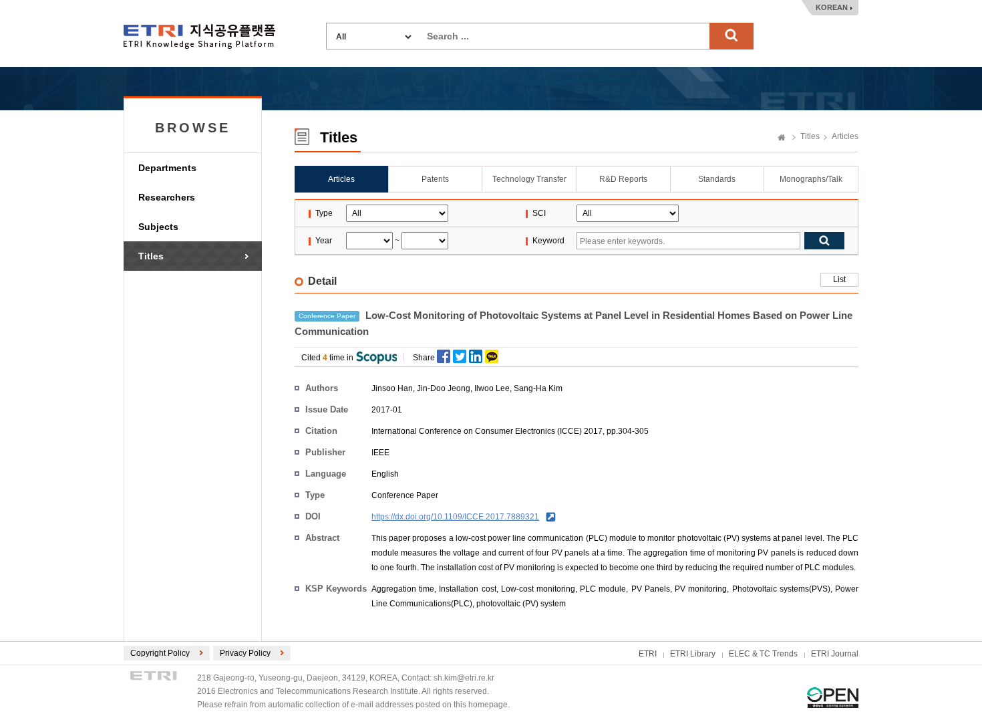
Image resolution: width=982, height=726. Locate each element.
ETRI (648, 653)
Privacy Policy (245, 653)
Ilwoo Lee (492, 388)
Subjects (158, 226)
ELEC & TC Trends (763, 653)
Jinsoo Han (392, 388)
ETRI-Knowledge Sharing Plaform (199, 36)
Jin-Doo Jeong (443, 388)
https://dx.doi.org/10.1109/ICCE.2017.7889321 (455, 516)
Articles (845, 136)
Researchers (166, 197)
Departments (167, 167)
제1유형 (832, 697)
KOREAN (832, 7)
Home (781, 138)
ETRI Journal (834, 653)
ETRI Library (692, 653)
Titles (151, 256)
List (839, 279)
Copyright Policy (160, 653)
